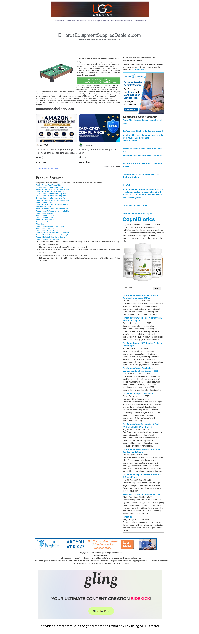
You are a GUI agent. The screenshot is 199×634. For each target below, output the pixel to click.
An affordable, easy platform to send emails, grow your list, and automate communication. (143, 138)
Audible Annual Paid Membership (48, 185)
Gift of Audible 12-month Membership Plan (51, 187)
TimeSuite (127, 516)
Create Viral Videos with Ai (135, 205)
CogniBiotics (139, 219)
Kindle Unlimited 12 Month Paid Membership (52, 200)
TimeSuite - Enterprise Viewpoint (138, 393)
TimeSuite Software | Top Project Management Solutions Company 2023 (140, 369)
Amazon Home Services (45, 222)
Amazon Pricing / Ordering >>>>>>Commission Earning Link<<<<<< (98, 80)
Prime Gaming (41, 224)
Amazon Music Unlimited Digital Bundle (50, 237)
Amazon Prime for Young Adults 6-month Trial (52, 211)
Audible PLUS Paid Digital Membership (50, 191)
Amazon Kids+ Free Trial (45, 228)
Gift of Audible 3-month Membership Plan (51, 193)
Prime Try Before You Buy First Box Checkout (52, 232)
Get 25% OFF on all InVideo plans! (138, 213)
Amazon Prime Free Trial (45, 217)
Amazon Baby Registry (44, 213)
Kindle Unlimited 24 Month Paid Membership (52, 189)
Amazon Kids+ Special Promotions (48, 230)
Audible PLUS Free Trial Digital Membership (52, 204)
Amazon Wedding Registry (46, 215)
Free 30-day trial (141, 69)
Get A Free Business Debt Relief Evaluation (143, 155)
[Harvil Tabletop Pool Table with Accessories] (56, 72)
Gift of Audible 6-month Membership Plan (51, 196)
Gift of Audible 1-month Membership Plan (51, 198)
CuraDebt (127, 185)
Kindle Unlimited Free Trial (45, 219)
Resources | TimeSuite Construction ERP (141, 494)
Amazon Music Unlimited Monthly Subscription (53, 235)
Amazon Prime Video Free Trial (47, 239)
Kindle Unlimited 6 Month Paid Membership (52, 209)
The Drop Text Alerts (43, 206)
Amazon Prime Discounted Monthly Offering (52, 226)
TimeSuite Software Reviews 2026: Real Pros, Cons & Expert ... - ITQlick (141, 425)
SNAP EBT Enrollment (44, 202)
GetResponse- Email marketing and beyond (143, 131)
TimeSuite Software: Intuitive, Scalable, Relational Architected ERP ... (141, 296)
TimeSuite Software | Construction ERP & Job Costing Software (142, 450)
